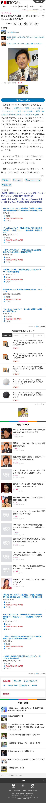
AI (4, 685)
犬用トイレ (39, 335)
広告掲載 (17, 790)
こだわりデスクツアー (31, 681)
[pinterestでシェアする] (31, 24)
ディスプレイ (28, 335)
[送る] (26, 24)
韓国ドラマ (25, 685)
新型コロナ (7, 185)
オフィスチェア (18, 335)
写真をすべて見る (24, 100)
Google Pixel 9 (13, 685)
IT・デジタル (14, 6)
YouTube (32, 787)
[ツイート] (15, 24)
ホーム (4, 6)
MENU (38, 1)
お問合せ (11, 790)
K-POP (34, 685)
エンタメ (32, 6)
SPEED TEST (23, 6)
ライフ (41, 6)
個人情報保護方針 (32, 790)
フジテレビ (18, 180)
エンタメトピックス (33, 180)
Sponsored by (31, 326)
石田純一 (7, 180)
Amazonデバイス (6, 335)
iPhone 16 (17, 681)
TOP (23, 780)
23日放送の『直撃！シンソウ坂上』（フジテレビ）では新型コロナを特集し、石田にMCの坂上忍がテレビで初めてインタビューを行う (23, 111)
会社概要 (24, 790)
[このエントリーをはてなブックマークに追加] (36, 24)
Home (13, 787)
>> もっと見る (39, 404)
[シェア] (20, 24)
